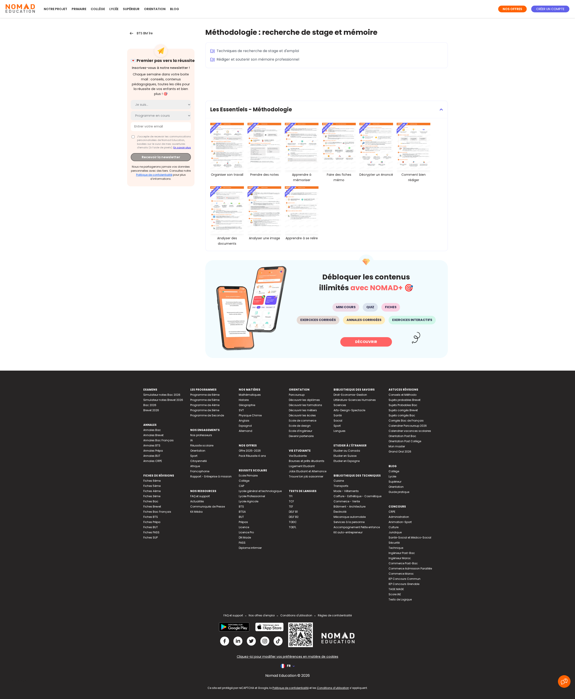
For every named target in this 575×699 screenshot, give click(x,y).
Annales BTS (151, 445)
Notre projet (55, 9)
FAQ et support (200, 496)
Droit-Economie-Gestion (350, 395)
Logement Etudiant (302, 466)
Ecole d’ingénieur (300, 431)
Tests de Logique (400, 599)
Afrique (195, 466)
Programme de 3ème (204, 410)
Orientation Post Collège (405, 441)
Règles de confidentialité (335, 615)
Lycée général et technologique (260, 491)
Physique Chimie (250, 415)
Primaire (79, 9)
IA (191, 440)
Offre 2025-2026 (250, 451)
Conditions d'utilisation (296, 615)
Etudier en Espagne (347, 461)
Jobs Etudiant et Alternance (307, 471)
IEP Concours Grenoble (404, 584)
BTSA (242, 512)
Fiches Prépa (151, 522)
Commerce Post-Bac (403, 563)
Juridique (395, 532)
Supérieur (131, 9)
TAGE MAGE (396, 589)
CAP (241, 486)
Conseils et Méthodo (402, 395)
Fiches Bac (150, 501)
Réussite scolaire (201, 445)
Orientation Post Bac (402, 436)
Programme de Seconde (207, 415)
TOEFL (292, 527)
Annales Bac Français (158, 440)
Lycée (113, 9)
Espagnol (245, 426)
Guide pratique (399, 492)
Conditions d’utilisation (333, 688)
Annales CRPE (152, 461)
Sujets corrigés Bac (402, 415)
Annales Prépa (153, 451)
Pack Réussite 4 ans (252, 456)
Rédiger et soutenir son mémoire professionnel (258, 59)
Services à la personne (349, 522)
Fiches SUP (150, 537)
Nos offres (512, 9)
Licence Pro (246, 532)
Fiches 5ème (152, 486)
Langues (339, 431)
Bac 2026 (149, 405)
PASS (242, 543)
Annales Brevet (153, 435)
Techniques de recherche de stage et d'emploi (258, 50)
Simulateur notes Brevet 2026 (163, 400)
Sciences (340, 405)
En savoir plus (182, 147)
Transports (341, 486)
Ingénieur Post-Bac (402, 553)
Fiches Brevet (152, 506)
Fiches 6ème (152, 481)
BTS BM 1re (145, 33)
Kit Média (196, 512)
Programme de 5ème (204, 400)
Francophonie (199, 471)
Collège (98, 9)
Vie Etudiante (298, 456)
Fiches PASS (151, 532)
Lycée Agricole (248, 501)
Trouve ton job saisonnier (306, 476)
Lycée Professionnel (252, 496)
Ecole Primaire (248, 475)
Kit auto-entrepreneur (348, 532)
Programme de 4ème (204, 405)
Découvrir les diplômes (304, 400)
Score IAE (395, 594)
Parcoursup (297, 395)
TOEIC (293, 522)
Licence (244, 527)
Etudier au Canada (347, 451)
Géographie (247, 405)
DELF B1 (293, 512)
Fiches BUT (150, 527)
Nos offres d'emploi (262, 615)
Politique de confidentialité (154, 174)
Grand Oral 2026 (400, 451)
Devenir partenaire (301, 436)
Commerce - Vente (347, 501)
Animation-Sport (400, 522)
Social (338, 420)
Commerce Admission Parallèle (410, 568)
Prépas (243, 522)
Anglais (244, 420)
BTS (241, 506)
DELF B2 (294, 517)
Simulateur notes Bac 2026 (161, 395)
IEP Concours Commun (404, 579)
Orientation (155, 9)
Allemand (245, 431)
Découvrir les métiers (303, 410)
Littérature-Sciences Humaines (355, 400)
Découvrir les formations (305, 405)
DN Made (245, 537)
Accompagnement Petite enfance (357, 527)
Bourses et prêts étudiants (306, 461)
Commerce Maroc (401, 574)
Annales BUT (151, 456)
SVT (241, 410)
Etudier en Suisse (345, 456)
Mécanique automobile (350, 517)
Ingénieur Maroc (400, 558)
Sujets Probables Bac (403, 405)
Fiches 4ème (152, 491)
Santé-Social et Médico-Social (410, 537)
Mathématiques (250, 395)
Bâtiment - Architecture (349, 506)
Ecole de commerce (302, 420)
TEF (291, 506)
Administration (399, 517)
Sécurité (394, 543)
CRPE (392, 512)
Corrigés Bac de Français (406, 420)
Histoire (244, 400)
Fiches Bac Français (157, 512)
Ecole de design (300, 426)
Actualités (197, 501)
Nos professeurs (201, 435)
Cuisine (339, 481)
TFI (290, 496)
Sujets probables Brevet (404, 400)
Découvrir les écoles (302, 415)
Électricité (340, 512)
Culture (393, 527)
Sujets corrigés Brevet (403, 410)
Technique (396, 548)
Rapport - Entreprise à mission (211, 476)
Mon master (397, 446)
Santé (338, 415)
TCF (291, 501)
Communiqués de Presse (207, 506)
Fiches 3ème (151, 496)
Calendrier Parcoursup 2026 (408, 426)
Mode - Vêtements (346, 491)
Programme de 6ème (204, 395)
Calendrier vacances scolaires (410, 431)
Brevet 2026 (151, 410)
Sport (193, 456)
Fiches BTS (150, 517)
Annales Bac (152, 430)
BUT (241, 517)
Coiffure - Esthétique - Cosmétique (357, 496)
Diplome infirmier (250, 548)
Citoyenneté (198, 461)
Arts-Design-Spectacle (349, 410)
